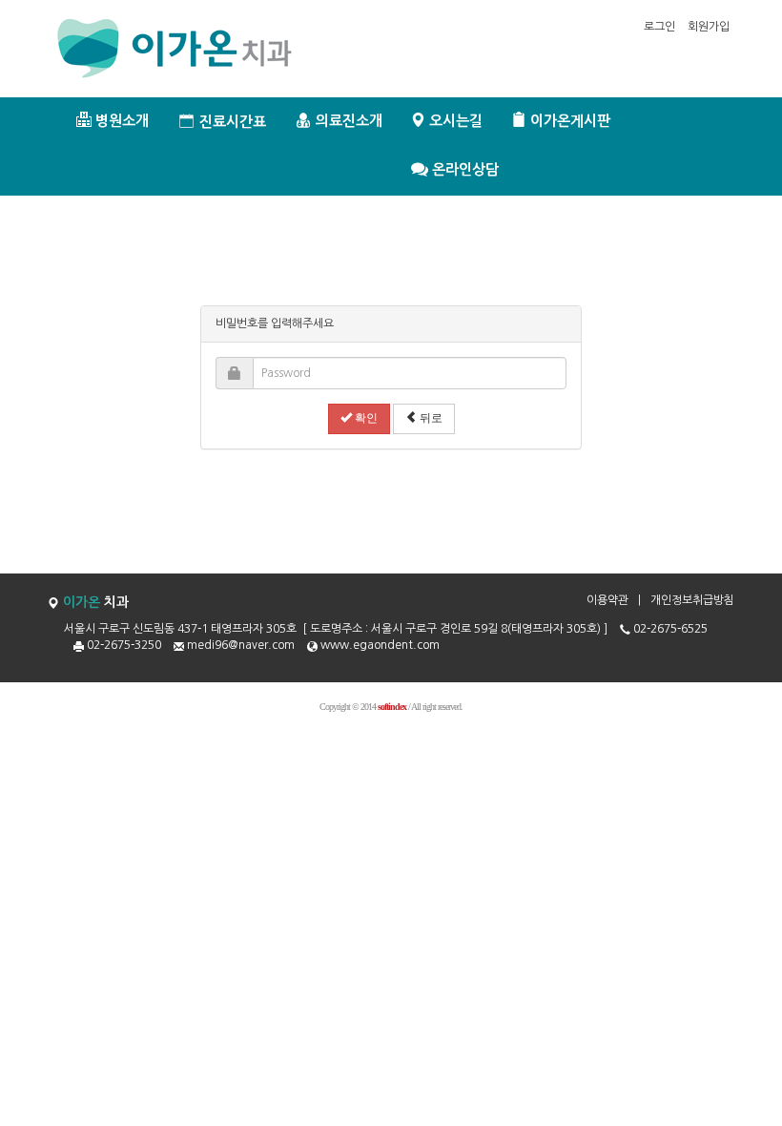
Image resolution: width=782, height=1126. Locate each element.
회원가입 (709, 26)
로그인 (659, 26)
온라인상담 (463, 170)
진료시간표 (231, 122)
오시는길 (454, 121)
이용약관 (607, 600)
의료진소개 (347, 121)
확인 (365, 418)
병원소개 (120, 121)
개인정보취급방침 (692, 600)
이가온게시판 (568, 121)
